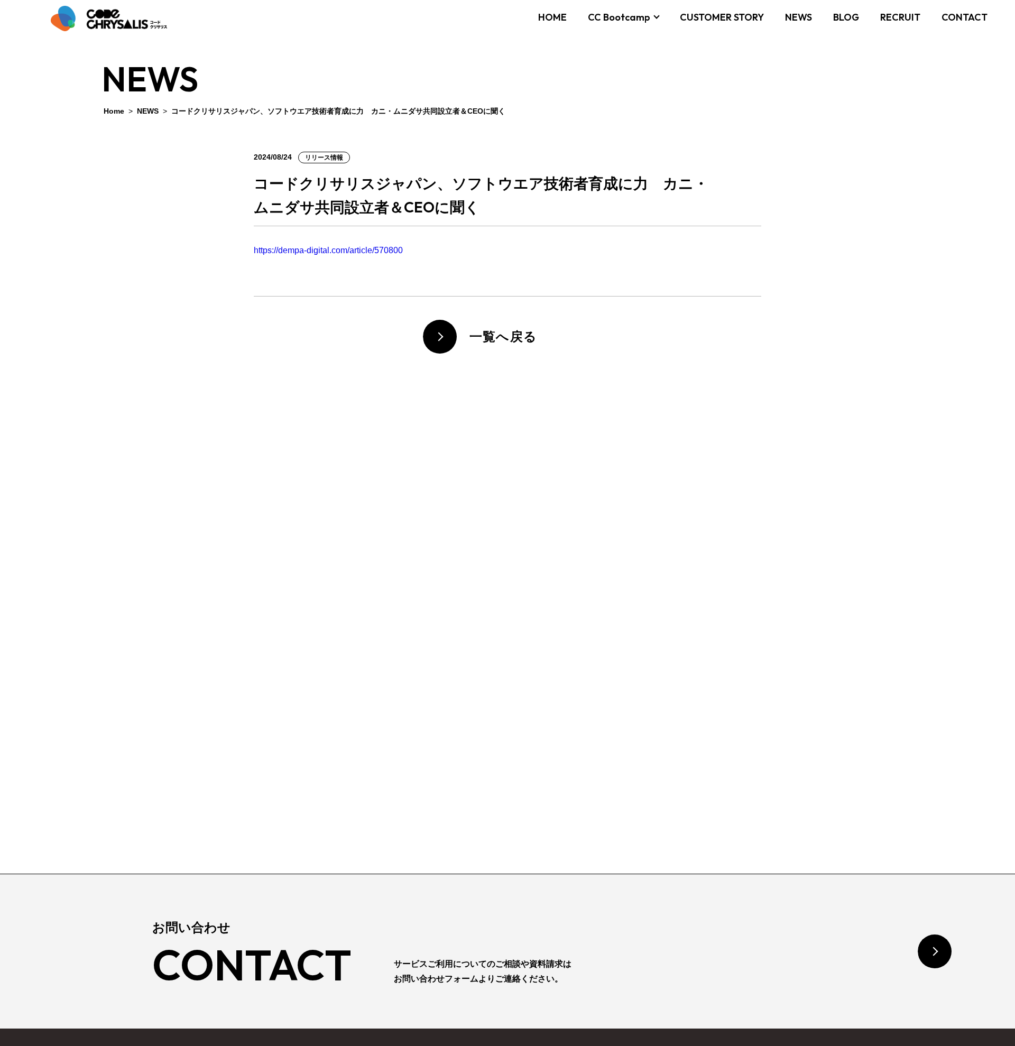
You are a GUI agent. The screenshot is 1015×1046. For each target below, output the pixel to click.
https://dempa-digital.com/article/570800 (328, 250)
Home (114, 111)
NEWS (798, 17)
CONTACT (965, 17)
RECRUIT (900, 17)
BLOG (846, 17)
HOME (552, 17)
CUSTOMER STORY (722, 17)
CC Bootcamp (619, 17)
